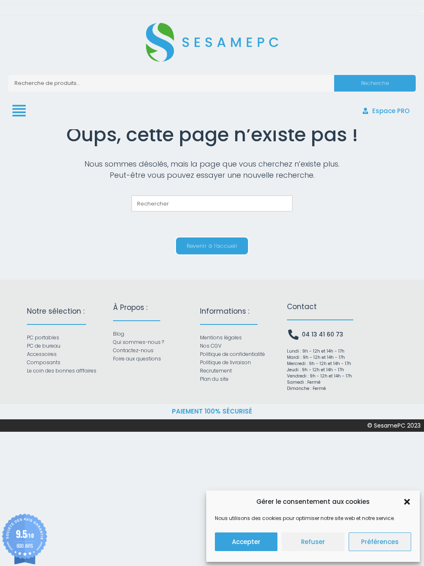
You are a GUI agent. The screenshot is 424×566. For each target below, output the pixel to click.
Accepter (246, 541)
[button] (407, 502)
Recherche (375, 83)
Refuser (313, 541)
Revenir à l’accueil (212, 246)
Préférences (380, 541)
